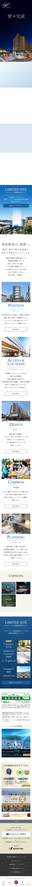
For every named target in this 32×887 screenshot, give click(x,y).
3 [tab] (19, 148)
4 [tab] (20, 759)
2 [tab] (16, 148)
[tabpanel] (16, 140)
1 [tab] (13, 148)
